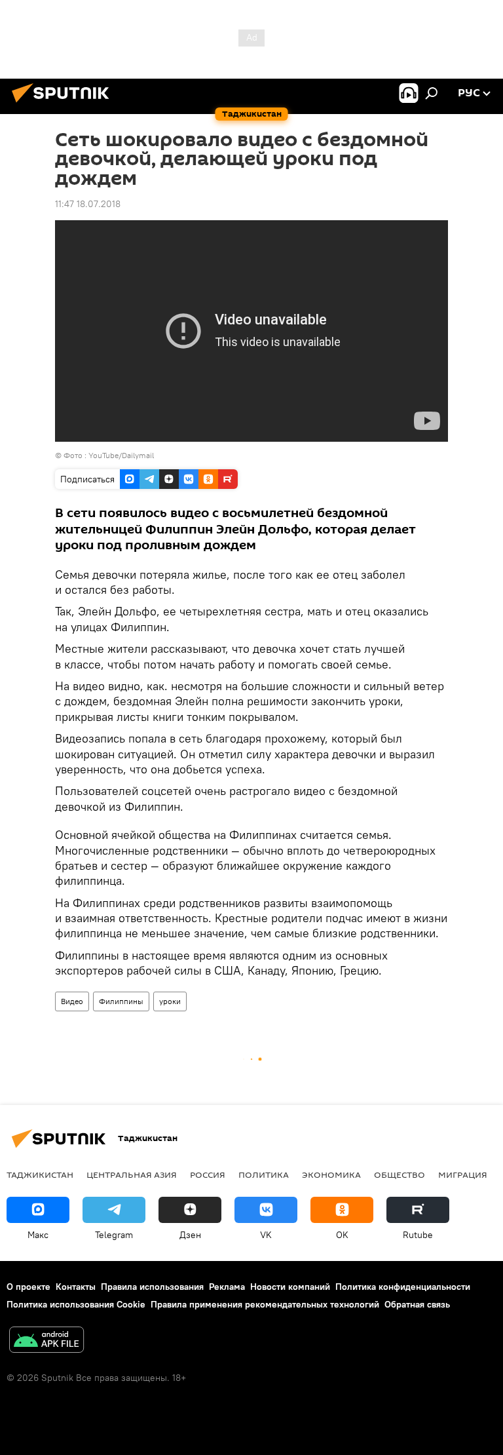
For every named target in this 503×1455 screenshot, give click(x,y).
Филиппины (121, 1001)
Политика (263, 1174)
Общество (399, 1174)
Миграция (462, 1174)
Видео (72, 1001)
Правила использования (152, 1286)
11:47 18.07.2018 (88, 204)
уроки (170, 1001)
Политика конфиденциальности (402, 1286)
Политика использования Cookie (76, 1304)
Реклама (227, 1286)
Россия (207, 1174)
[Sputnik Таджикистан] (64, 104)
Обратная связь (417, 1304)
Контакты (76, 1286)
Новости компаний (290, 1286)
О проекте (28, 1286)
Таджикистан (40, 1174)
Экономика (331, 1174)
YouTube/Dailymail (121, 455)
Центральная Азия (131, 1174)
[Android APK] (46, 1341)
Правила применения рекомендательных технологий (265, 1304)
